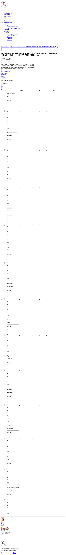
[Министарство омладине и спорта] (33, 533)
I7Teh (14, 553)
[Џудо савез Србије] (33, 519)
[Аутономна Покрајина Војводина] (33, 528)
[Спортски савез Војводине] (33, 524)
